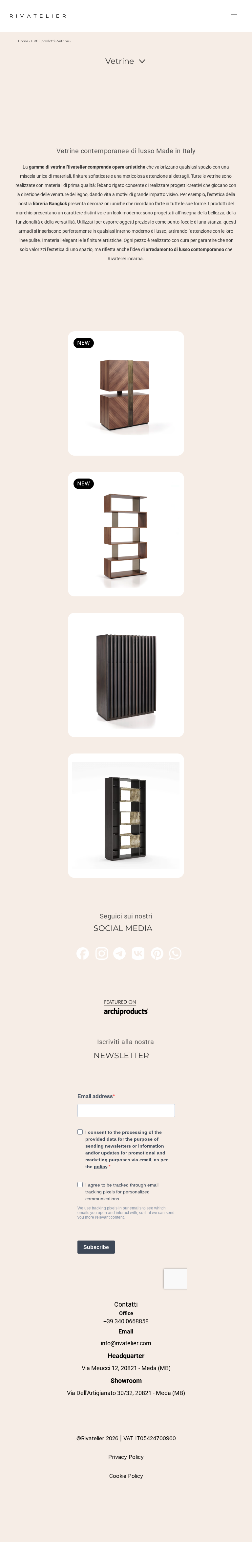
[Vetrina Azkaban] (125, 675)
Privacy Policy (126, 1457)
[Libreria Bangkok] (125, 815)
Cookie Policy (126, 1476)
